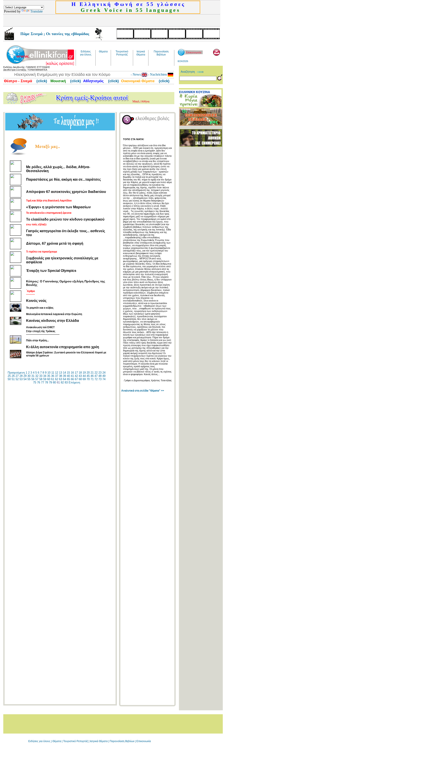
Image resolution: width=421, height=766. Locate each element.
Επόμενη (74, 382)
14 (64, 372)
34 (44, 376)
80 (54, 382)
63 (60, 379)
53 (21, 379)
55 (28, 379)
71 (92, 379)
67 (76, 379)
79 (50, 382)
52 (17, 379)
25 (9, 376)
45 (88, 376)
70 (88, 379)
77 (42, 382)
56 (32, 379)
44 (84, 376)
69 (84, 379)
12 (56, 372)
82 (62, 382)
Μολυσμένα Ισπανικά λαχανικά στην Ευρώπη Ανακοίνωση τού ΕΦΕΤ (54, 321)
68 (80, 379)
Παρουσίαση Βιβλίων (122, 741)
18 (80, 372)
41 (72, 376)
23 (100, 372)
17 (76, 372)
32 (36, 376)
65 (68, 379)
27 (17, 376)
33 (40, 376)
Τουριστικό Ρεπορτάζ (76, 741)
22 (96, 372)
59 (44, 379)
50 (9, 379)
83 (66, 382)
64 (64, 379)
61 (52, 379)
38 (60, 376)
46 (92, 376)
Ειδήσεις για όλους (39, 741)
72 (96, 379)
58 (40, 379)
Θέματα (56, 741)
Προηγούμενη (16, 372)
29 (25, 376)
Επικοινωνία (143, 741)
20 (88, 372)
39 (64, 376)
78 (46, 382)
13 (60, 372)
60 (48, 379)
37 (56, 376)
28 (21, 376)
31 (32, 376)
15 (68, 372)
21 (92, 372)
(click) (41, 81)
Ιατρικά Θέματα (99, 741)
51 (13, 379)
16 (72, 372)
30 (28, 376)
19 (84, 372)
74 (103, 379)
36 (52, 376)
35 (48, 376)
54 (25, 379)
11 (52, 372)
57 (36, 379)
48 (100, 376)
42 (76, 376)
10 (48, 372)
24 (103, 372)
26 (13, 376)
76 (38, 382)
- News (136, 74)
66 (72, 379)
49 (103, 376)
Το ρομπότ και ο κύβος (40, 307)
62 (56, 379)
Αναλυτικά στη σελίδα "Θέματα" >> (142, 390)
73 (100, 379)
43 (80, 376)
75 (34, 382)
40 (68, 376)
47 (96, 376)
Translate (36, 11)
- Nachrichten (157, 74)
